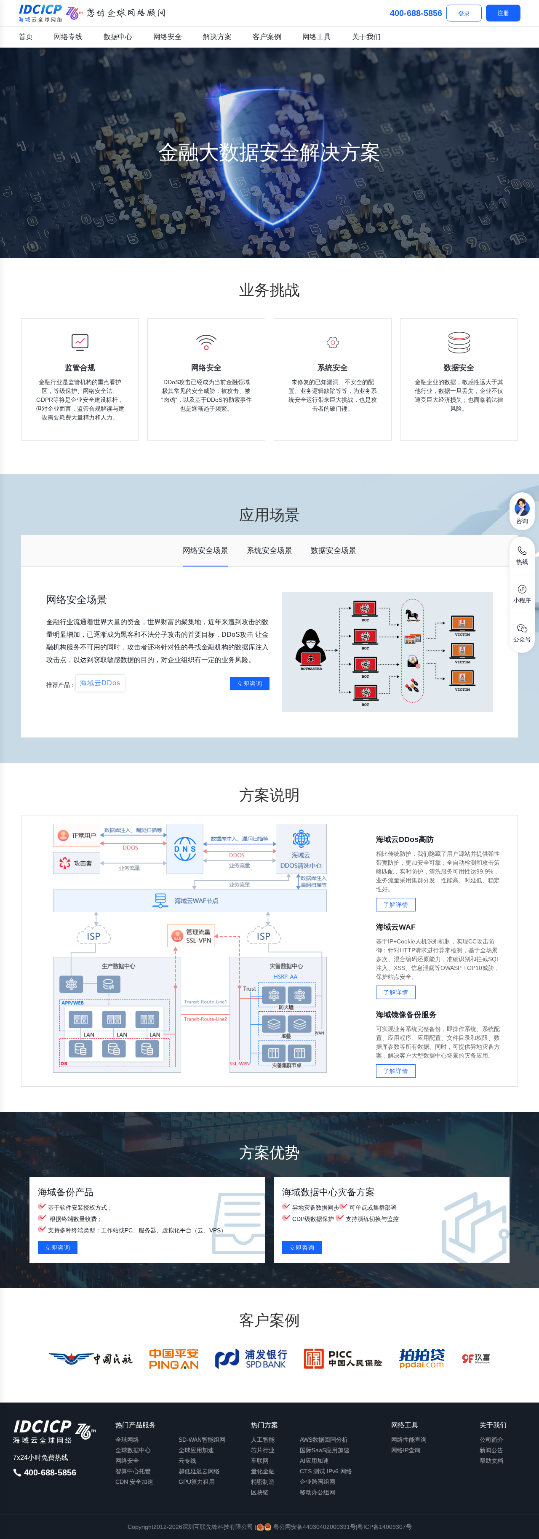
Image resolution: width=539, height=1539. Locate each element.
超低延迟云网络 (199, 1471)
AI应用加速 (314, 1460)
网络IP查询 (405, 1450)
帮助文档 (491, 1460)
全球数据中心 (133, 1450)
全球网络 (127, 1439)
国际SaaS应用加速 (325, 1450)
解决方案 (217, 37)
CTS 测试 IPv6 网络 (326, 1471)
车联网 (260, 1460)
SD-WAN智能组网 (202, 1439)
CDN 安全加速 (134, 1481)
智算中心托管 (133, 1471)
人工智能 (263, 1439)
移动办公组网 (317, 1492)
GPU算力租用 (197, 1481)
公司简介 (491, 1439)
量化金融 (263, 1471)
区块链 (260, 1492)
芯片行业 (263, 1450)
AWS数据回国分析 (324, 1439)
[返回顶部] (522, 1525)
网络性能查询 (409, 1439)
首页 (26, 37)
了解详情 (395, 904)
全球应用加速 (196, 1450)
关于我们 (366, 37)
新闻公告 (491, 1450)
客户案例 (267, 37)
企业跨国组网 (317, 1481)
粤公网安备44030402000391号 (314, 1526)
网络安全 (167, 37)
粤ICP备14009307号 (385, 1526)
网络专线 (68, 37)
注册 (503, 13)
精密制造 (263, 1481)
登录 (464, 13)
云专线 (187, 1460)
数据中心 (118, 37)
